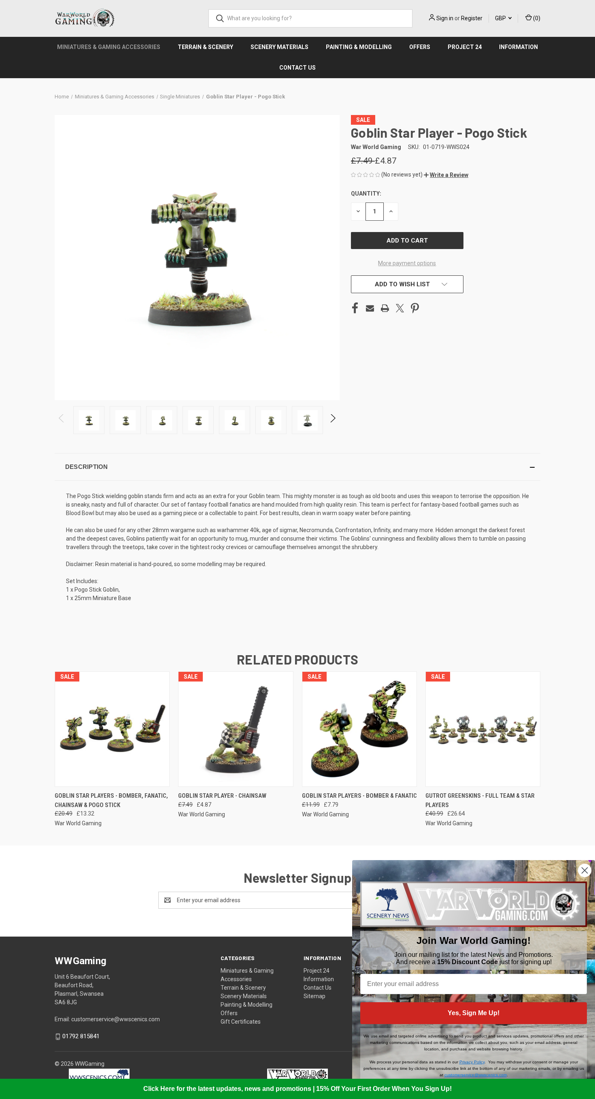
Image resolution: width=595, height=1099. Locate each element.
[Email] (370, 308)
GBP (501, 18)
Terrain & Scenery (205, 47)
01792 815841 (81, 1036)
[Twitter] (400, 308)
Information (518, 47)
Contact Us (297, 67)
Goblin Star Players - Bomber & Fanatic (359, 795)
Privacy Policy (471, 1062)
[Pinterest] (415, 308)
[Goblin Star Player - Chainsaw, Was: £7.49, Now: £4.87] (235, 729)
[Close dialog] (585, 870)
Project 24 (465, 47)
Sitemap (314, 996)
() (536, 18)
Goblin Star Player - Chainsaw (222, 795)
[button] (446, 175)
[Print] (385, 308)
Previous (62, 420)
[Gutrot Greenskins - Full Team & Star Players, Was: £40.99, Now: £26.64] (483, 729)
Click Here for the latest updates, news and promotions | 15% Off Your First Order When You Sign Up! (297, 1088)
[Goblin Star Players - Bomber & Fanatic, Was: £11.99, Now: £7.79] (359, 729)
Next (332, 420)
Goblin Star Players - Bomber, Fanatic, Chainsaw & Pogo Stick (111, 800)
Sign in (444, 18)
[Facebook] (355, 308)
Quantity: (366, 193)
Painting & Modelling (359, 47)
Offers (419, 47)
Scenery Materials (279, 47)
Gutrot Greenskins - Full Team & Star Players (480, 800)
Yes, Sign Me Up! (473, 1013)
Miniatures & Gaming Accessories (108, 47)
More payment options (407, 263)
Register (471, 18)
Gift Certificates (241, 1021)
